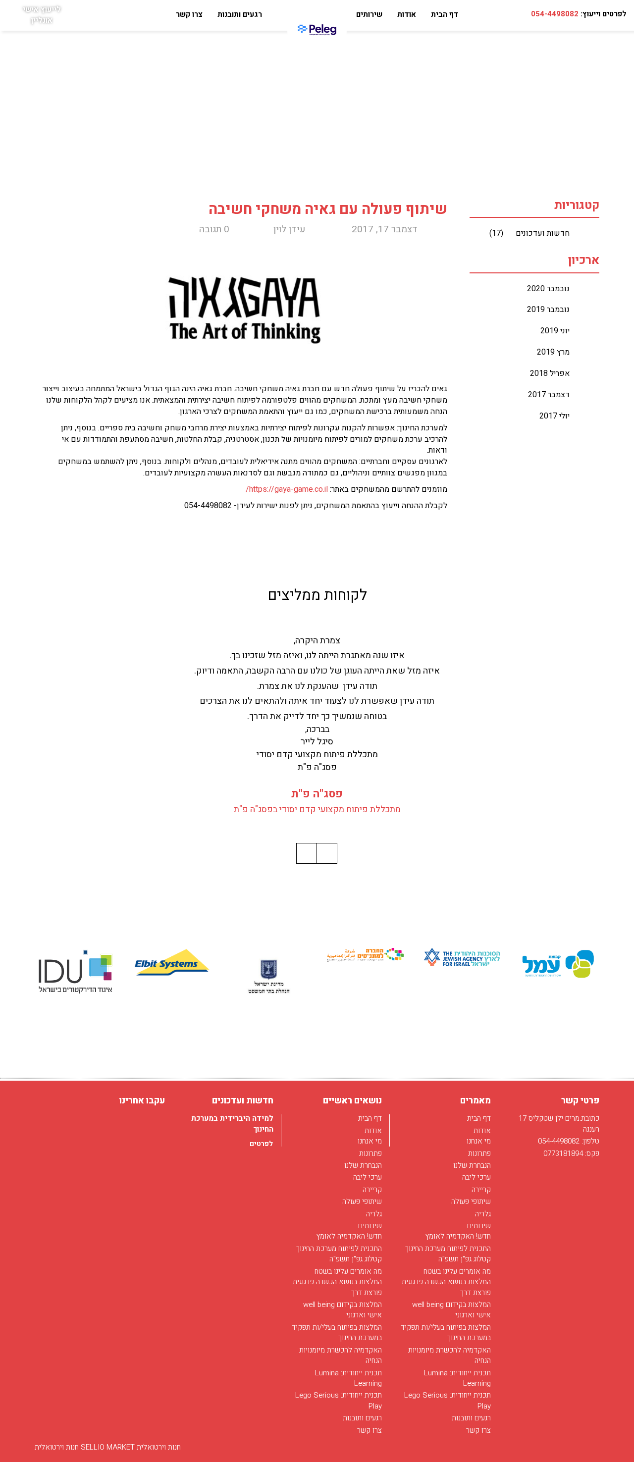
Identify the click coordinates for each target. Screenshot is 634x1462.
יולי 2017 (554, 416)
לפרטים (260, 1144)
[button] (327, 853)
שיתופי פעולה (471, 1201)
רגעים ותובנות (239, 14)
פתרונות (479, 1153)
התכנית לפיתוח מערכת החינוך (448, 1248)
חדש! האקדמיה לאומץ (458, 1236)
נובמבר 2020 (548, 289)
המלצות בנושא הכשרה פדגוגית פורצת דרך (446, 1287)
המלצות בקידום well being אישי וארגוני (451, 1309)
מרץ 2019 (553, 352)
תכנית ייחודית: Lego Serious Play (447, 1400)
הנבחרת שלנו (472, 1165)
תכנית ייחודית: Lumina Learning (457, 1378)
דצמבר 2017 (549, 395)
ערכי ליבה (476, 1177)
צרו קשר (189, 14)
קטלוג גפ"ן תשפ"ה (464, 1258)
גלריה (483, 1213)
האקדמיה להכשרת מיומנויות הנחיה (449, 1355)
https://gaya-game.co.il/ (287, 489)
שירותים (369, 14)
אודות (406, 14)
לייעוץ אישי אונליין (42, 15)
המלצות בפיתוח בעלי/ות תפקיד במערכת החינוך (446, 1332)
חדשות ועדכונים (529, 233)
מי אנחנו (479, 1141)
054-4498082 (555, 13)
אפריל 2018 (550, 373)
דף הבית (445, 14)
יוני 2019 (555, 331)
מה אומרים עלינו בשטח (457, 1271)
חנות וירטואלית (57, 1447)
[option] (558, 964)
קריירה (481, 1189)
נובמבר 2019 (548, 309)
